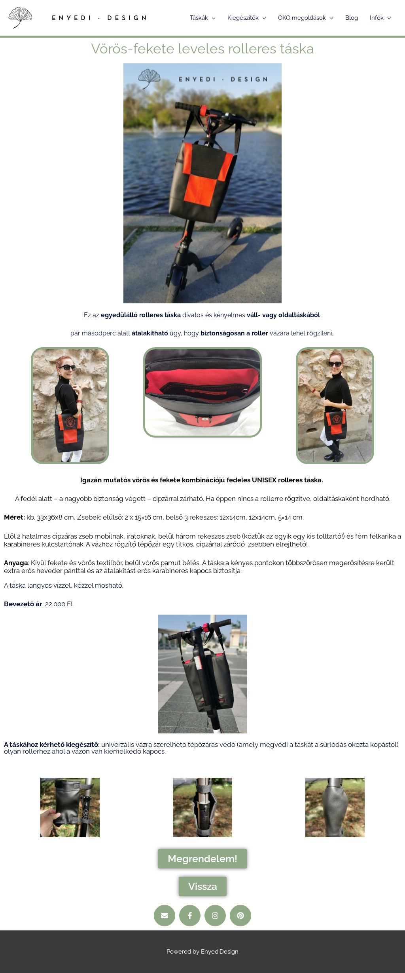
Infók (377, 17)
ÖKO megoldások (302, 17)
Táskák (199, 17)
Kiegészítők (243, 17)
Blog (351, 17)
